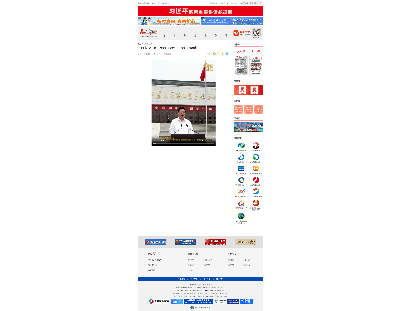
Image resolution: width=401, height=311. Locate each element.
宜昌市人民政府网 (155, 259)
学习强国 (145, 44)
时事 (185, 33)
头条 (164, 33)
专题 (226, 33)
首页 (139, 44)
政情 (174, 33)
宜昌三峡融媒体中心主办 (149, 36)
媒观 (205, 33)
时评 (216, 33)
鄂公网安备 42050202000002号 (215, 290)
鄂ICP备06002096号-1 (183, 290)
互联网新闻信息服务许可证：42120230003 (200, 285)
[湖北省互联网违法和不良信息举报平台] (176, 302)
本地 (195, 33)
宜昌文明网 (152, 265)
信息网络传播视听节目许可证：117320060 (188, 287)
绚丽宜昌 (151, 270)
